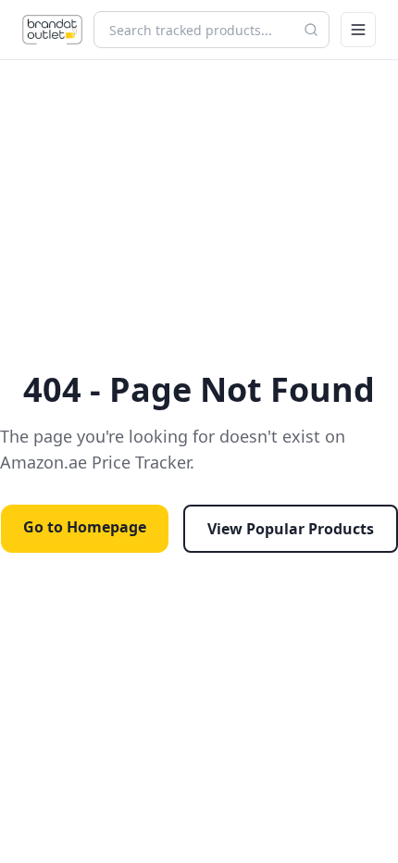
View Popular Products (290, 529)
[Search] (311, 29)
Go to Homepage (84, 527)
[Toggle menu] (358, 29)
